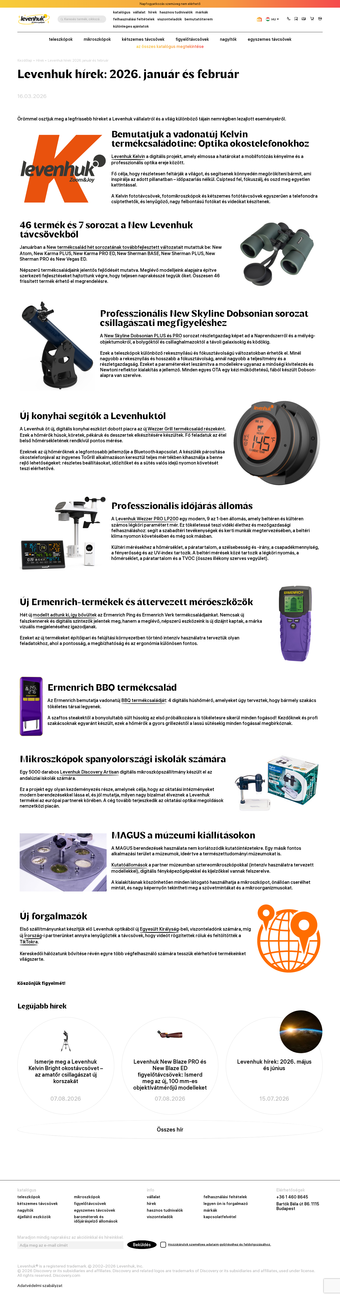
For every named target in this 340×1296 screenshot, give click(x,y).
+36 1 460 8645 (292, 1197)
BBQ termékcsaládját (143, 700)
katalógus (121, 12)
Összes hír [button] (170, 1129)
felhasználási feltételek (134, 19)
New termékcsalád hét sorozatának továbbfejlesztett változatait (114, 247)
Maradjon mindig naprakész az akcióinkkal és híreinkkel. (70, 1237)
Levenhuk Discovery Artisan (89, 772)
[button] (288, 19)
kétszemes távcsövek (143, 39)
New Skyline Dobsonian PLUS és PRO (143, 335)
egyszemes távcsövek (269, 39)
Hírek (40, 60)
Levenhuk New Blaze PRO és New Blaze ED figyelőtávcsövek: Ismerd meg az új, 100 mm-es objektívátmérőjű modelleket (170, 1074)
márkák (201, 12)
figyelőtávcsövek (192, 39)
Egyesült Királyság (159, 929)
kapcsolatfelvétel (220, 1217)
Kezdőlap (24, 60)
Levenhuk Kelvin (128, 156)
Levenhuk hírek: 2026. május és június (274, 1065)
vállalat (139, 12)
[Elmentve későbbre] (296, 19)
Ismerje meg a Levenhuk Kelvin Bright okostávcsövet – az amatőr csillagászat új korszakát (65, 1071)
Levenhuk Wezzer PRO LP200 (147, 519)
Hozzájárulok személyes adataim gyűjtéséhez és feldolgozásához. (219, 1244)
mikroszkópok (97, 39)
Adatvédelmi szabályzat (39, 1285)
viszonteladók (169, 19)
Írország (33, 935)
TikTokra (29, 942)
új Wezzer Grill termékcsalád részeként (184, 429)
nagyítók (228, 39)
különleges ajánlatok (131, 26)
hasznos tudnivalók (176, 12)
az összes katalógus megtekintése (170, 46)
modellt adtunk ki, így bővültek (65, 615)
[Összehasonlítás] (303, 19)
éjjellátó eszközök (34, 1217)
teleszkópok (61, 39)
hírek (152, 12)
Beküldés (142, 1244)
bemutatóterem (199, 19)
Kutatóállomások (129, 865)
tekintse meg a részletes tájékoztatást (191, 4)
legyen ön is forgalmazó (226, 1203)
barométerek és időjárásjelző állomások (96, 1219)
